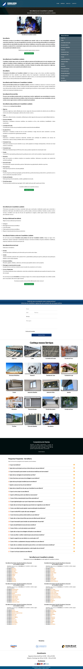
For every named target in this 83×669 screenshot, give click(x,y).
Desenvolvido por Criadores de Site (41, 668)
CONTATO (74, 3)
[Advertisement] (29, 198)
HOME (58, 3)
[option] (41, 447)
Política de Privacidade (30, 331)
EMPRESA (63, 3)
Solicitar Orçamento (29, 53)
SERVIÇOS (68, 3)
